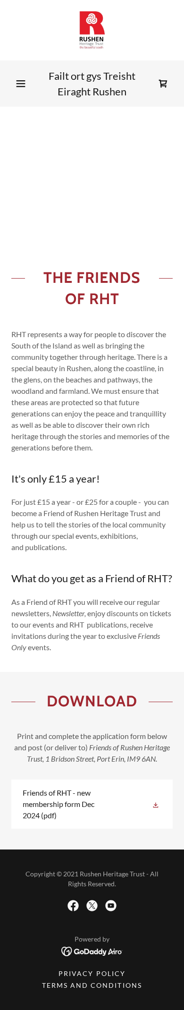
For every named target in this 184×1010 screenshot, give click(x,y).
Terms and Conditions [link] (92, 985)
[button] (20, 83)
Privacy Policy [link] (92, 973)
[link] (92, 30)
